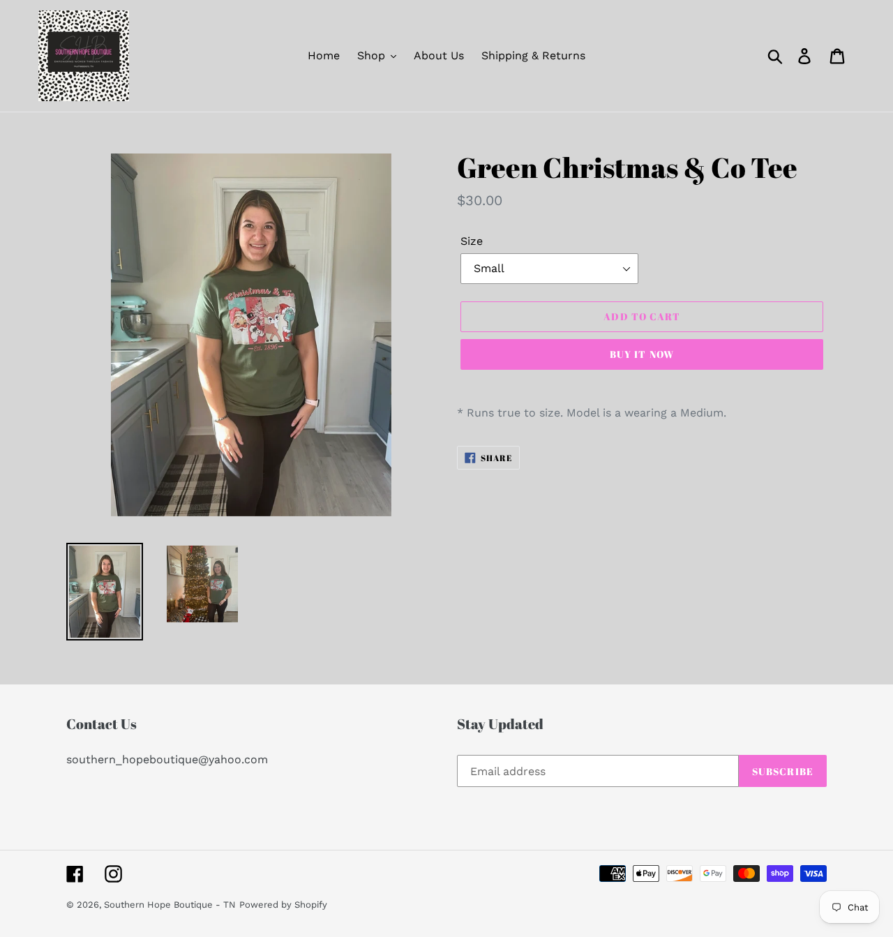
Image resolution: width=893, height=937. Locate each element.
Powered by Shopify (283, 904)
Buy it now (642, 354)
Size (471, 241)
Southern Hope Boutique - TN (170, 904)
